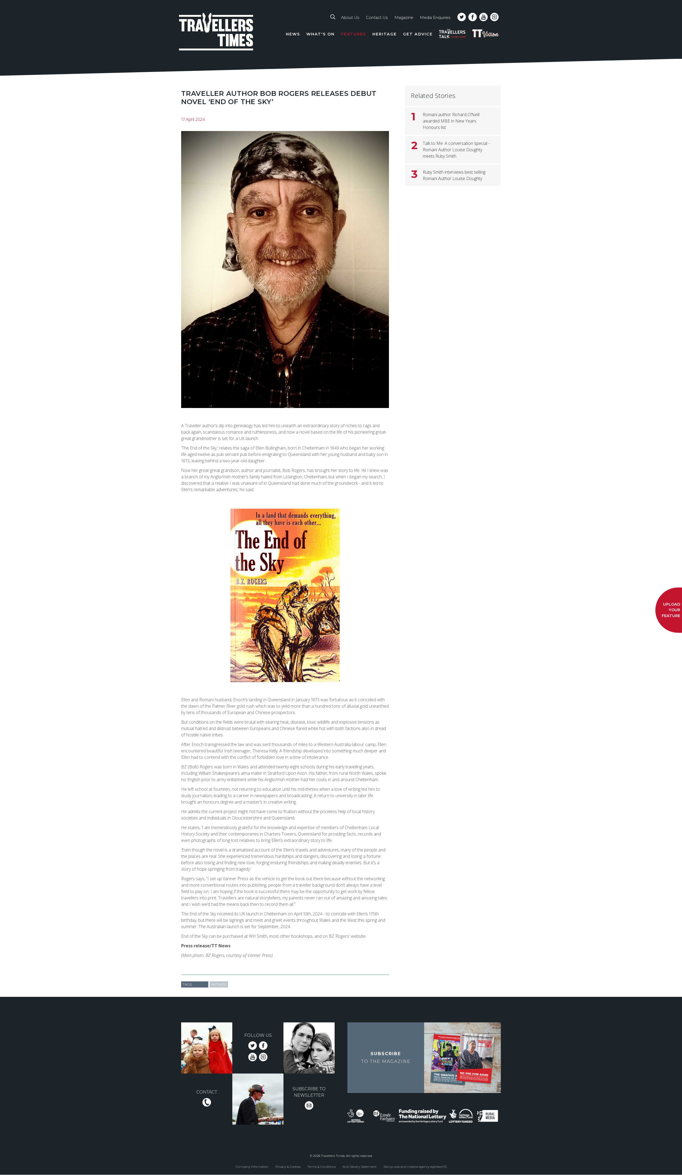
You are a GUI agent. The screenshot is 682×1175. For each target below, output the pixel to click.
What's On (320, 34)
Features (353, 34)
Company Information (252, 1166)
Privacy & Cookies (288, 1166)
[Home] (216, 32)
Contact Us (377, 17)
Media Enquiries (435, 17)
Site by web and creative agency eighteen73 (414, 1166)
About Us (350, 17)
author (219, 984)
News (293, 34)
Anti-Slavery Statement (359, 1166)
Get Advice (418, 34)
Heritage (384, 34)
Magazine (404, 17)
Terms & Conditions (321, 1166)
